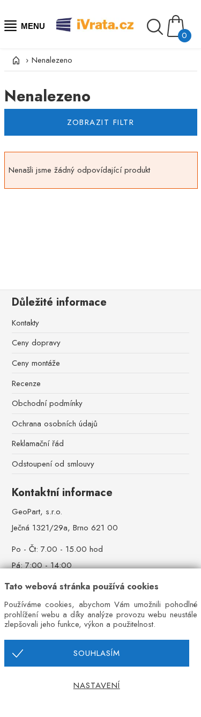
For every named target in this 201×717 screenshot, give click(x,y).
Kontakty (25, 323)
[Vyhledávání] (156, 27)
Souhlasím (96, 653)
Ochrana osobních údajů (55, 424)
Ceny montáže (36, 363)
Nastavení (96, 685)
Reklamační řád (38, 443)
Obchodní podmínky (47, 403)
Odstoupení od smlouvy (53, 464)
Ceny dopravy (36, 343)
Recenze (26, 383)
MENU (32, 26)
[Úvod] (15, 60)
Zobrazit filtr (100, 122)
